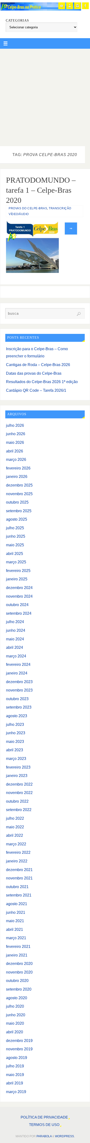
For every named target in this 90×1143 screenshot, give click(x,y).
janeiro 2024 (16, 673)
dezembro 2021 (19, 869)
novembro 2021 (19, 878)
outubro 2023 (17, 699)
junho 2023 (15, 733)
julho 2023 (15, 724)
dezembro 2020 (19, 963)
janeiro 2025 (16, 579)
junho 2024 (15, 630)
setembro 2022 (18, 809)
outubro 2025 (17, 502)
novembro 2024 (19, 596)
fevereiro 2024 (18, 664)
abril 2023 (14, 750)
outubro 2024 (17, 604)
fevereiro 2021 (18, 946)
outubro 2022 (17, 801)
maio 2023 (15, 741)
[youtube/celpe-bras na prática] (61, 5)
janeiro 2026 (16, 476)
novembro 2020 (19, 972)
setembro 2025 (18, 511)
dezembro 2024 (19, 587)
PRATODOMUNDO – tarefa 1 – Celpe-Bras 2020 (41, 190)
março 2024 (16, 656)
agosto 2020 (16, 998)
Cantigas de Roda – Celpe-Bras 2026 (38, 364)
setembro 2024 (18, 613)
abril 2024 (14, 647)
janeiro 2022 (16, 861)
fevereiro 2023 (18, 767)
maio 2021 (15, 921)
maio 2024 (15, 639)
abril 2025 (14, 553)
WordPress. (65, 1136)
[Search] (78, 314)
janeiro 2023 (16, 775)
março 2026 (16, 459)
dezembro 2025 (19, 485)
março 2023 (16, 758)
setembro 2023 (18, 707)
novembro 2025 (19, 494)
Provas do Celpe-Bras (28, 208)
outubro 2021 (17, 886)
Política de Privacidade (44, 1117)
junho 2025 (15, 536)
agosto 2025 (16, 519)
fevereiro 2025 (18, 570)
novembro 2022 (19, 792)
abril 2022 (14, 835)
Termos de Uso (44, 1125)
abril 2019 (14, 1083)
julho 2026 (15, 425)
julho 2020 (15, 1006)
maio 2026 (15, 442)
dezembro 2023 (19, 682)
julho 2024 (15, 622)
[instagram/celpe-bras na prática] (77, 5)
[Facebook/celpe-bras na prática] (85, 5)
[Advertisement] (45, 96)
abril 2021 (14, 929)
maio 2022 (15, 827)
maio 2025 (15, 545)
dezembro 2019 (19, 1040)
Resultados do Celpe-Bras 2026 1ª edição (42, 381)
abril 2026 (14, 451)
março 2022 (16, 844)
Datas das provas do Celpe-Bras (33, 373)
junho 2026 (15, 434)
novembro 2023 (19, 690)
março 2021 (16, 938)
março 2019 (16, 1091)
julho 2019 (15, 1066)
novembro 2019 (19, 1049)
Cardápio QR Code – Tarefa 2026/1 (36, 390)
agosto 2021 (16, 904)
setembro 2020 (18, 989)
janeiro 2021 (16, 955)
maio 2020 (15, 1023)
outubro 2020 (17, 980)
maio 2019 (15, 1074)
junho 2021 (15, 912)
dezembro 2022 (19, 784)
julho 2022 (15, 818)
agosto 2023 (16, 716)
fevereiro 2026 (18, 468)
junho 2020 (15, 1015)
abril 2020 (14, 1032)
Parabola (44, 1136)
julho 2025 (15, 528)
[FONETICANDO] (69, 5)
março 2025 (16, 562)
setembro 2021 (18, 895)
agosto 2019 (16, 1057)
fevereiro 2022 (18, 852)
